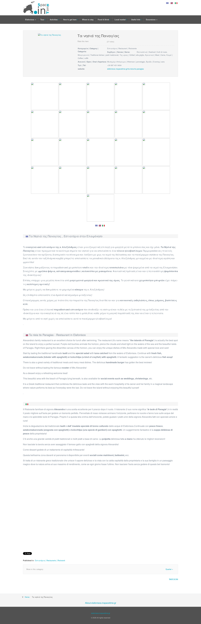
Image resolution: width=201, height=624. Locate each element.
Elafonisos (30, 19)
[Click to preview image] (49, 34)
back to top (173, 579)
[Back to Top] (194, 601)
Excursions (151, 19)
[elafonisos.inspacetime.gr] (36, 7)
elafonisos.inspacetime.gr (100, 613)
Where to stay (88, 19)
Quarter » (169, 569)
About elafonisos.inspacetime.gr (100, 602)
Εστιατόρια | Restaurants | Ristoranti (50, 560)
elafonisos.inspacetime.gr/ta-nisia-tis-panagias (125, 68)
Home (27, 597)
